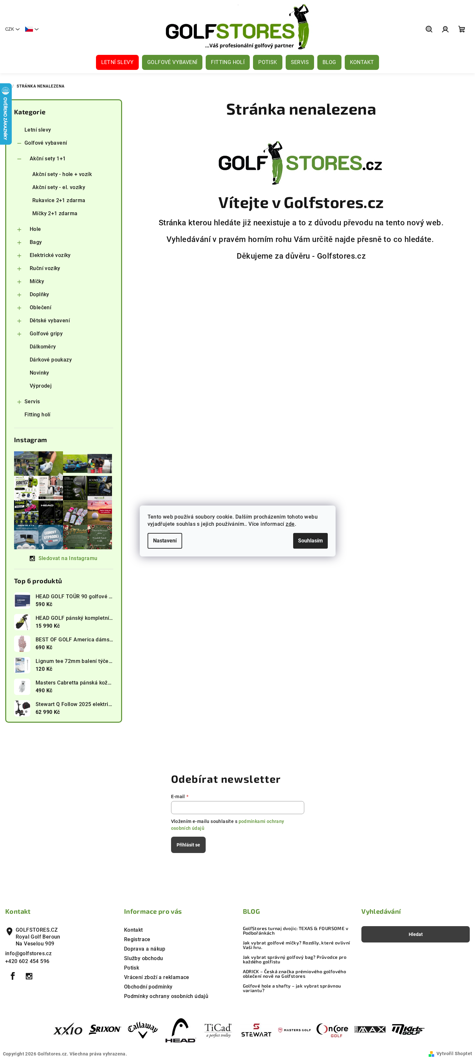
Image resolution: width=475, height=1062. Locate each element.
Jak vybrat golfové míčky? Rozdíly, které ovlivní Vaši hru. (296, 945)
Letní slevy (37, 130)
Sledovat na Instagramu (68, 558)
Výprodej (41, 386)
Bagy (36, 242)
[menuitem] (117, 62)
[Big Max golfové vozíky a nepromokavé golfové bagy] (370, 1030)
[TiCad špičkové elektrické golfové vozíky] (218, 1030)
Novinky (39, 373)
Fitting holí (37, 414)
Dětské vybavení (50, 320)
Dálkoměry (43, 347)
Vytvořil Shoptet (454, 1053)
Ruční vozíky (45, 268)
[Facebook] (12, 976)
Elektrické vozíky (50, 255)
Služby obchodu (143, 958)
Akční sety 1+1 (48, 158)
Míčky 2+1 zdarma (54, 213)
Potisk (131, 968)
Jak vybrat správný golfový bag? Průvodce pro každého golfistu (295, 959)
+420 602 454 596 (27, 961)
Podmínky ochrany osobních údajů (166, 996)
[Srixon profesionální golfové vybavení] (105, 1030)
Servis (32, 401)
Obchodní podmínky (148, 987)
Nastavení (165, 541)
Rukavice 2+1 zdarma (59, 200)
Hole (35, 229)
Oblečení (40, 307)
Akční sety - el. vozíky (58, 187)
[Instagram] (29, 976)
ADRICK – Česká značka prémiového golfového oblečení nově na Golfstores (294, 973)
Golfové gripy (46, 333)
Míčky (37, 281)
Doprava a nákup (145, 949)
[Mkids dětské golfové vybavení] (408, 1030)
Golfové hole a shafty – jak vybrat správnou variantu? (292, 988)
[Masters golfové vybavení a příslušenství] (294, 1030)
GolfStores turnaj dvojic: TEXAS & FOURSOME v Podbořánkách (296, 930)
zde (290, 524)
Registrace (137, 939)
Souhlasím (310, 541)
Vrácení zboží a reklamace (156, 977)
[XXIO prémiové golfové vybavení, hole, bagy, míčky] (67, 1030)
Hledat (416, 934)
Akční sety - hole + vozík (62, 174)
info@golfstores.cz (28, 953)
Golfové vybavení (45, 143)
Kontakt (133, 930)
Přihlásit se (188, 844)
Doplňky (39, 294)
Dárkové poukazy (51, 360)
